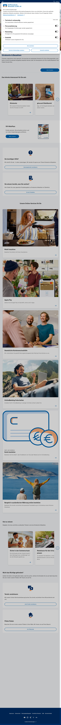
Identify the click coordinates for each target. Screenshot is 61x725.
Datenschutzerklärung (9, 15)
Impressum (20, 15)
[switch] (56, 26)
